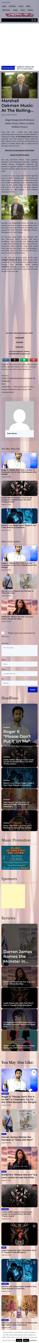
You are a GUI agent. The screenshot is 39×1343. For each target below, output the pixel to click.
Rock (15, 369)
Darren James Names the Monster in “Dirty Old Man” (17, 592)
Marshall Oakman (13, 367)
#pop (4, 6)
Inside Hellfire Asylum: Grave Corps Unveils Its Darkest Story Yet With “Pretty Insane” (16, 500)
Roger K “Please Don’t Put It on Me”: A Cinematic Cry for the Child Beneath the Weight (18, 472)
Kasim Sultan (26, 364)
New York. (24, 367)
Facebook (19, 342)
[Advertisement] (19, 45)
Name (3, 660)
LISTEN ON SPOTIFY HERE (19, 155)
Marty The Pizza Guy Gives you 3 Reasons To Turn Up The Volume (17, 827)
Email (3, 669)
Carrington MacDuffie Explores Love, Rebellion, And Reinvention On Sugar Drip (19, 1024)
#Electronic (6, 10)
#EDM (15, 10)
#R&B (28, 6)
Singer (19, 369)
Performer (5, 369)
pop (10, 369)
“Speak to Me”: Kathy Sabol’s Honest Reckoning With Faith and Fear (19, 1047)
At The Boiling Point (14, 364)
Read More (33, 1340)
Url (2, 679)
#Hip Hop (12, 6)
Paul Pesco (32, 367)
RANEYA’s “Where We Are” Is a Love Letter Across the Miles (25, 68)
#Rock (21, 6)
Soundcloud (19, 338)
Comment (4, 643)
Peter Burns (13, 115)
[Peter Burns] (19, 415)
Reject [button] (26, 1340)
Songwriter (27, 369)
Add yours (5, 636)
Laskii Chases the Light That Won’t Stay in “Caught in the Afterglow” (18, 1004)
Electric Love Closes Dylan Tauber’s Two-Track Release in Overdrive (19, 526)
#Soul (22, 10)
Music (4, 1134)
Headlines (6, 727)
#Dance (30, 10)
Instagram (19, 347)
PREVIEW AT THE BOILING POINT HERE (19, 150)
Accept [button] (19, 1340)
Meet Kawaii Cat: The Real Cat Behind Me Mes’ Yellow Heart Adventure (16, 804)
